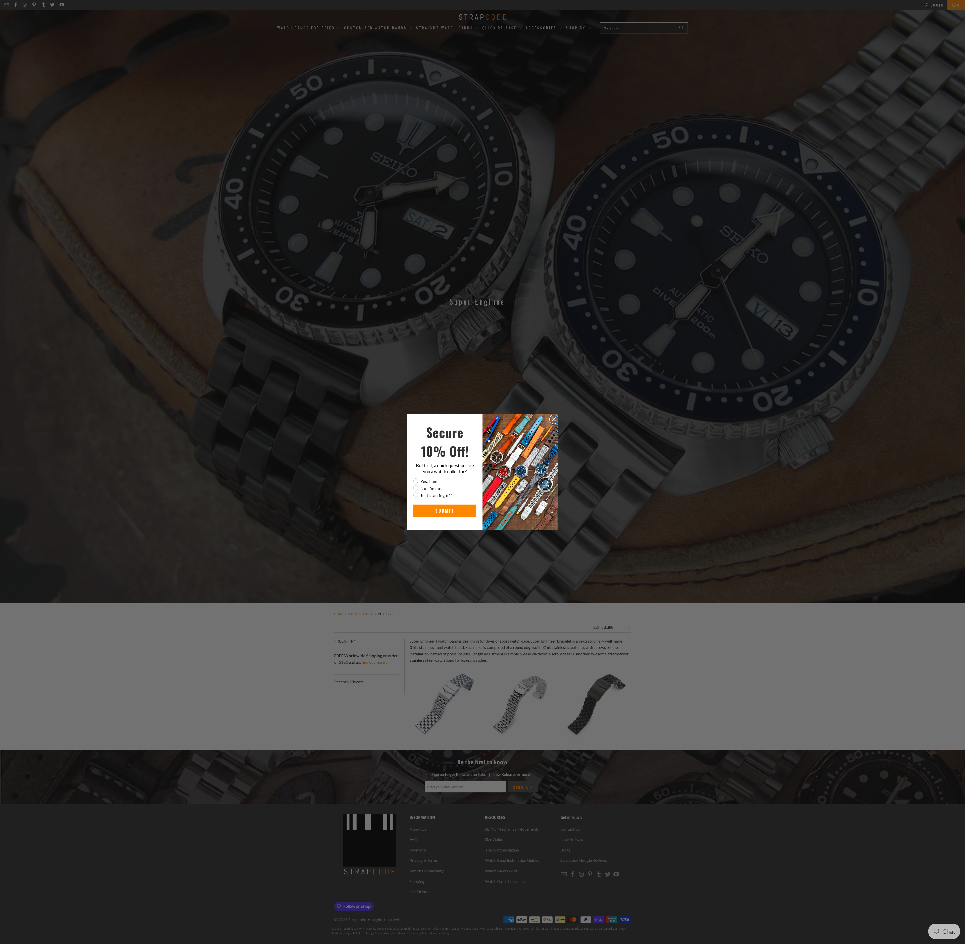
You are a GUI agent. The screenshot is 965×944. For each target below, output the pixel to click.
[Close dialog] (554, 419)
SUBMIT (445, 511)
